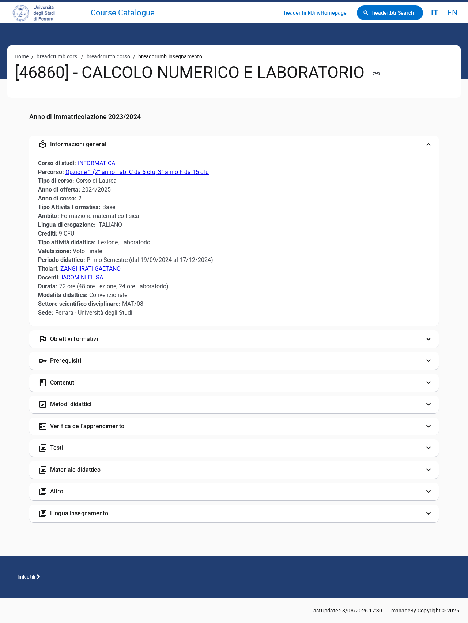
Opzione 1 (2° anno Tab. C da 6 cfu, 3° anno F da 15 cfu (137, 171)
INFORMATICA (96, 163)
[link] (48, 13)
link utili (27, 577)
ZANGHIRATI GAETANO (90, 268)
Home (22, 56)
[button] (234, 144)
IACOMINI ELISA (82, 277)
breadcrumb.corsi (57, 56)
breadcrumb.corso (108, 56)
